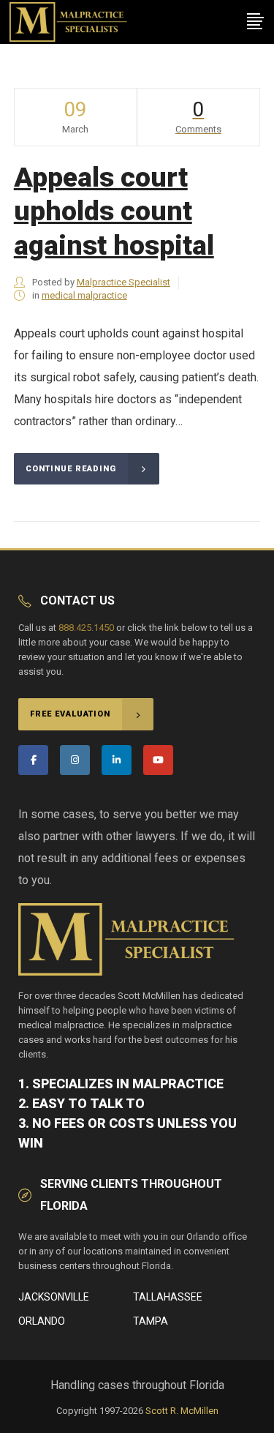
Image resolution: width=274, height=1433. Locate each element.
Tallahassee (167, 1297)
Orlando (41, 1321)
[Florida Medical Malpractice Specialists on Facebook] (33, 760)
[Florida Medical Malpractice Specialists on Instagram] (75, 760)
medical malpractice (84, 295)
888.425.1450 (86, 627)
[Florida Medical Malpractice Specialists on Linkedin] (117, 760)
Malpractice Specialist (123, 282)
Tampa (150, 1321)
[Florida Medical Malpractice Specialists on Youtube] (158, 760)
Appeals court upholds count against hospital (114, 211)
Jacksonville (53, 1297)
